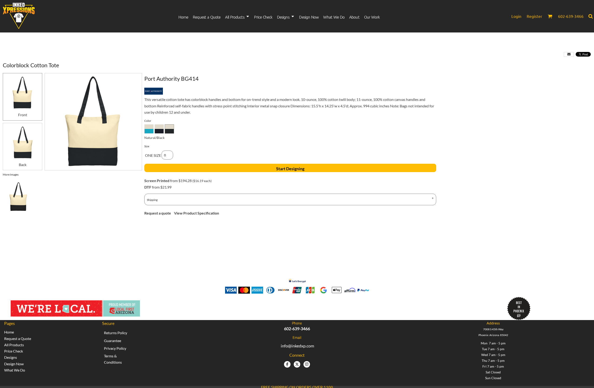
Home (9, 332)
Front (22, 114)
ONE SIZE (153, 155)
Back (22, 164)
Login (516, 16)
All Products (14, 345)
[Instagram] (306, 364)
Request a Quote (17, 338)
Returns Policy (115, 332)
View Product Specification (196, 213)
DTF (147, 187)
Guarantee (112, 340)
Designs (10, 357)
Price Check (13, 351)
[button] (237, 16)
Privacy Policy (115, 348)
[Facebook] (287, 364)
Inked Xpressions (223, 306)
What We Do (14, 370)
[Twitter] (297, 364)
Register (534, 16)
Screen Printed (156, 180)
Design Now (14, 364)
